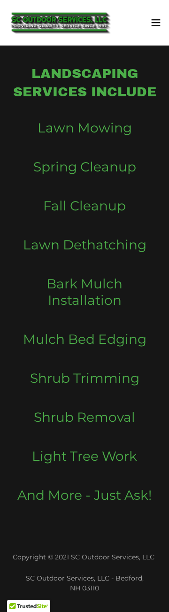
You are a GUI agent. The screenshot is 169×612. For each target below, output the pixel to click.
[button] (155, 22)
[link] (60, 22)
